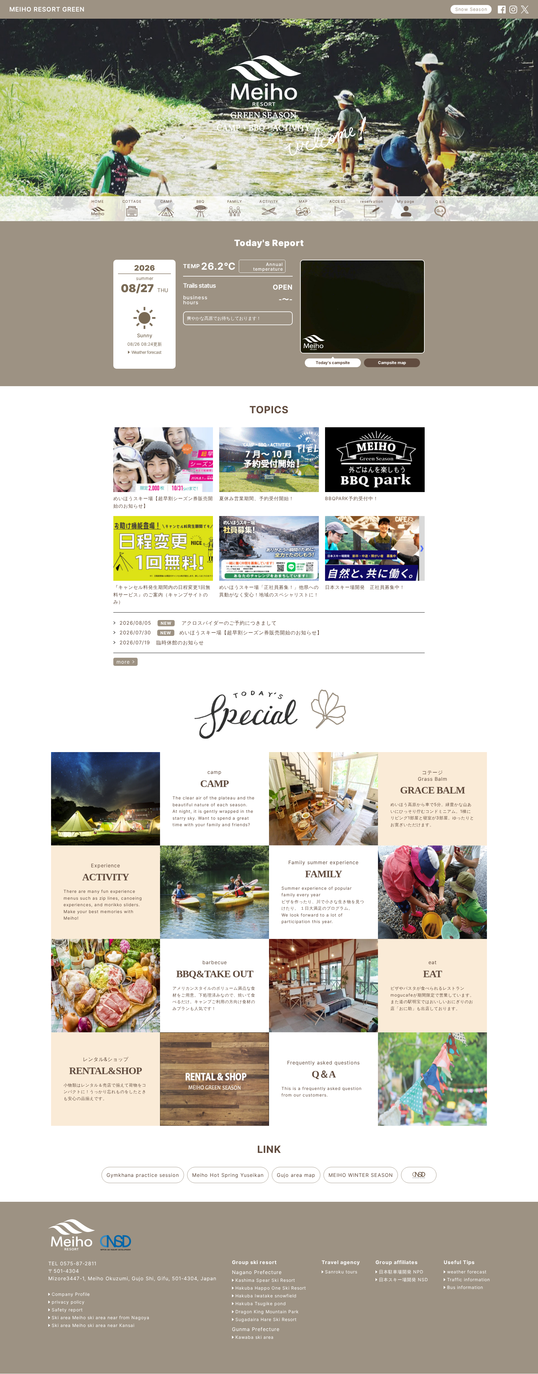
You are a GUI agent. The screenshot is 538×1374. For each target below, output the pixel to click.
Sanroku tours (341, 1272)
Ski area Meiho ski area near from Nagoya (100, 1317)
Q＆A (440, 202)
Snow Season (471, 9)
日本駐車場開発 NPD (401, 1272)
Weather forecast (146, 352)
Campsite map (392, 362)
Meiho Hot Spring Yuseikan (228, 1175)
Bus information (465, 1287)
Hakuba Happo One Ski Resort (270, 1288)
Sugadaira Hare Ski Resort (266, 1319)
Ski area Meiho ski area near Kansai (93, 1325)
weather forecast (467, 1272)
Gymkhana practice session (142, 1175)
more (123, 662)
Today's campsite (333, 362)
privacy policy (68, 1302)
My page (405, 201)
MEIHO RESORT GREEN (47, 9)
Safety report (67, 1310)
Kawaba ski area (254, 1337)
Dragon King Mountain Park (267, 1312)
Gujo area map (296, 1175)
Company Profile (71, 1294)
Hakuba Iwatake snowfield (266, 1296)
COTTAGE (132, 201)
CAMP (166, 201)
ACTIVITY (268, 201)
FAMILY (234, 201)
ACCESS (337, 201)
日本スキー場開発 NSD (403, 1279)
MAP (303, 201)
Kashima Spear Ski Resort (265, 1280)
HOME (98, 201)
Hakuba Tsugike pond (260, 1303)
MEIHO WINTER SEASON (360, 1175)
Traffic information (468, 1279)
